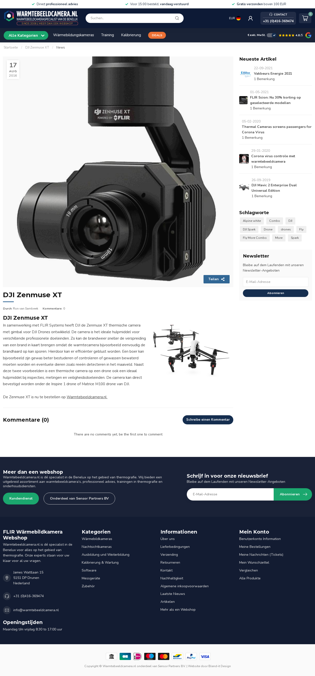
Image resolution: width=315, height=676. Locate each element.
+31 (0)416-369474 (28, 596)
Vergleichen (248, 570)
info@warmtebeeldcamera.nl (36, 610)
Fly (301, 229)
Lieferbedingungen (175, 546)
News (60, 47)
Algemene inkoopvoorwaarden (184, 586)
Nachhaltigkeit (171, 578)
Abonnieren (275, 293)
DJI (290, 221)
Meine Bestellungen (254, 546)
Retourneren (170, 562)
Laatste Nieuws (172, 593)
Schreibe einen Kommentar (208, 419)
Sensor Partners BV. (172, 666)
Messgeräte (91, 578)
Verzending (169, 554)
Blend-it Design (219, 666)
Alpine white (252, 221)
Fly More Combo (255, 238)
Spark (295, 238)
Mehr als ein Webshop (178, 609)
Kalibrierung (131, 34)
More (279, 238)
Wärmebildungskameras (73, 34)
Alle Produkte (250, 578)
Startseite (11, 47)
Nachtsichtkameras (97, 546)
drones (286, 229)
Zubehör (88, 586)
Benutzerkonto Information (260, 539)
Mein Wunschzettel (254, 562)
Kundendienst (20, 498)
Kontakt (166, 570)
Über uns (167, 539)
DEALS (157, 35)
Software (89, 570)
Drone (268, 229)
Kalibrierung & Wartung (100, 562)
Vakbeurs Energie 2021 (273, 73)
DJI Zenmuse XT (37, 47)
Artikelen (167, 601)
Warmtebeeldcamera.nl (87, 396)
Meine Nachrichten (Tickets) (261, 554)
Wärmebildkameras (97, 539)
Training (107, 34)
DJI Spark (249, 229)
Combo (274, 221)
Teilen (213, 279)
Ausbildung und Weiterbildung (105, 554)
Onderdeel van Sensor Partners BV (79, 498)
